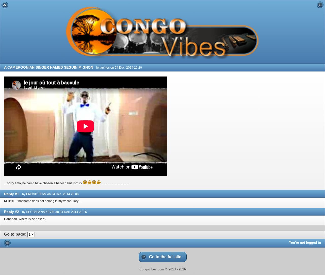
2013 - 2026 (177, 269)
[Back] (5, 5)
